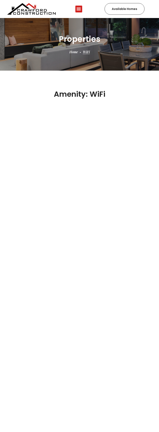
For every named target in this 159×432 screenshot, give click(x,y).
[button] (78, 9)
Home (73, 52)
